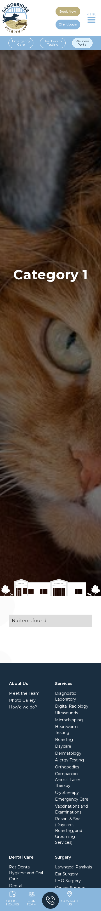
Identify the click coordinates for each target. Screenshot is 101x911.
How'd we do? (23, 707)
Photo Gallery (22, 700)
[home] (15, 18)
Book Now (67, 11)
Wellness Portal (82, 43)
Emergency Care (21, 43)
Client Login (68, 24)
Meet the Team (24, 693)
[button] (91, 18)
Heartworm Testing (52, 43)
